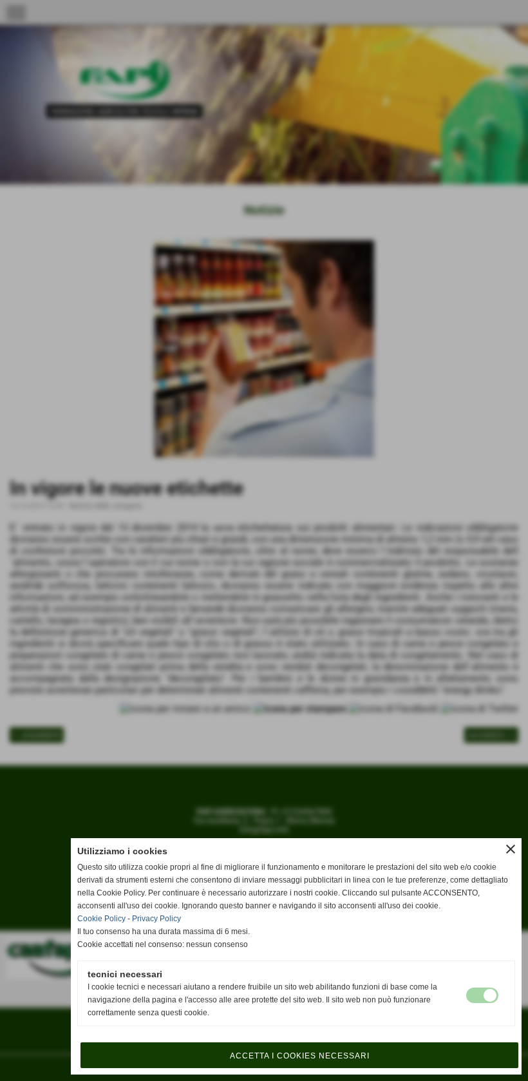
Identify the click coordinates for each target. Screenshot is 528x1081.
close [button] (510, 849)
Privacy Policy (156, 918)
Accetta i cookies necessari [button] (300, 1055)
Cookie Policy (101, 918)
